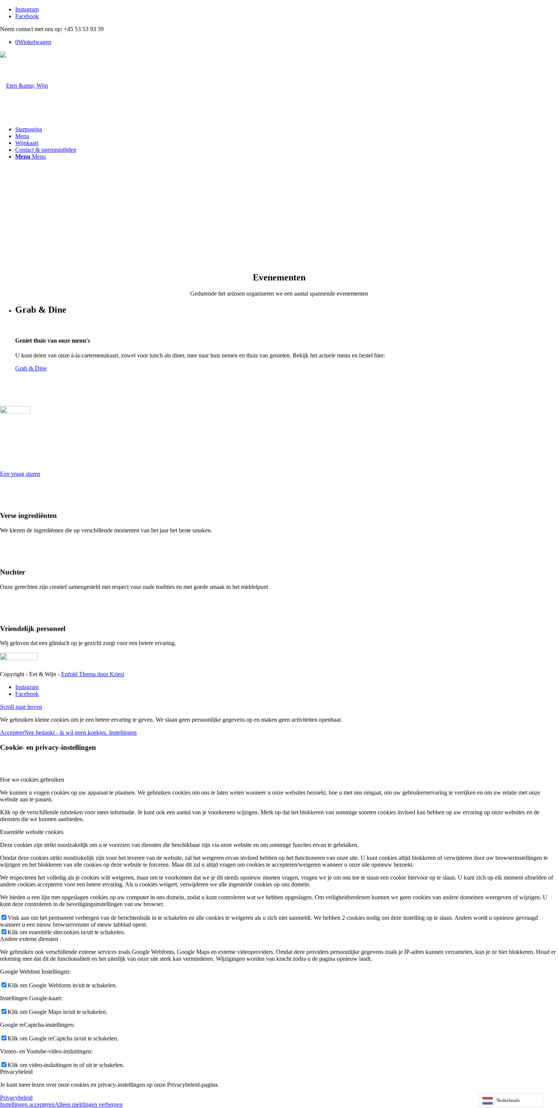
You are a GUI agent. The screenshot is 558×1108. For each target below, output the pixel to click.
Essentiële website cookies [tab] (31, 832)
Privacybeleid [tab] (16, 1072)
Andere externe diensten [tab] (29, 939)
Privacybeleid (16, 1097)
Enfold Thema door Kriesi (92, 674)
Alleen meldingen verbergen (89, 1104)
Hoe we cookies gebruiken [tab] (32, 779)
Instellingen (123, 732)
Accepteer (12, 732)
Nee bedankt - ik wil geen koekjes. (66, 732)
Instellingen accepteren (27, 1104)
